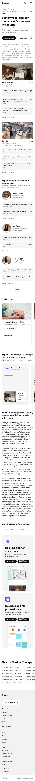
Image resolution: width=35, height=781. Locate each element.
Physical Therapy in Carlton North (12, 679)
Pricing (4, 733)
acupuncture (6, 467)
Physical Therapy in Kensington (11, 670)
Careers (4, 712)
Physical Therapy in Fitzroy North (12, 676)
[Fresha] (5, 3)
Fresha (13, 427)
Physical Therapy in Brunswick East (12, 683)
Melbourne (21, 11)
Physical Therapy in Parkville (10, 667)
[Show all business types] (31, 529)
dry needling (19, 467)
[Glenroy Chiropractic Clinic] (16, 325)
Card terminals (6, 736)
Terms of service (7, 753)
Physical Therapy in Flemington (11, 673)
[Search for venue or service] (25, 3)
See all (17, 289)
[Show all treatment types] (31, 38)
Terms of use (6, 756)
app (19, 474)
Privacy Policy (6, 750)
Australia (13, 11)
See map (13, 32)
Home (4, 9)
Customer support (7, 715)
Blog (3, 718)
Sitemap (4, 721)
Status (4, 742)
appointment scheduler (10, 485)
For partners (5, 730)
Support (4, 739)
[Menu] (30, 3)
